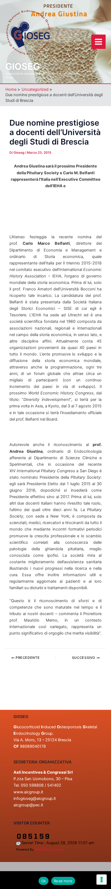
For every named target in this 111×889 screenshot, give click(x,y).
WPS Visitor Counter (49, 849)
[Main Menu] (98, 42)
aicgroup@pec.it (28, 805)
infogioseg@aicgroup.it (34, 798)
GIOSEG (22, 66)
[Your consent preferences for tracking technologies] (101, 879)
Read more (63, 881)
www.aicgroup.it (28, 792)
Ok (43, 881)
